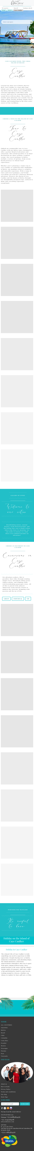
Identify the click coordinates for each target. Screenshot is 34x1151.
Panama (3, 1051)
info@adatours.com (7, 1121)
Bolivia (3, 1030)
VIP (28, 599)
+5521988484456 (13, 1117)
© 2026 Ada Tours (7, 1126)
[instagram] (5, 1108)
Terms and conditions (8, 1092)
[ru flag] (11, 1108)
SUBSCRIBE (25, 1104)
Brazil (3, 1033)
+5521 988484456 (8, 1132)
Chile (3, 1035)
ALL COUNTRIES (6, 1025)
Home (4, 10)
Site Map (4, 1094)
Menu (16, 8)
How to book (5, 1086)
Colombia (4, 1038)
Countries (5, 8)
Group (6, 599)
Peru (2, 1053)
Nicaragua (4, 1048)
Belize (10, 10)
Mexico (3, 1046)
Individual (18, 599)
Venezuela (4, 1056)
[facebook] (2, 1108)
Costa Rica (4, 1040)
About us (4, 1084)
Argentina (4, 1027)
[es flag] (8, 1108)
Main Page (4, 1097)
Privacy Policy (5, 1089)
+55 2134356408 (7, 1119)
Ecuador (3, 1043)
